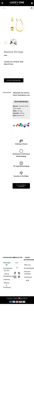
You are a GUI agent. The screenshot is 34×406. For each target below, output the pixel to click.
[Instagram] (15, 277)
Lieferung (6, 279)
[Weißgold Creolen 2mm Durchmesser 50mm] (24, 207)
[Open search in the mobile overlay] (17, 8)
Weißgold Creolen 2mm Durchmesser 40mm (24, 244)
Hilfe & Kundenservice (6, 275)
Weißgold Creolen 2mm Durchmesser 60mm (9, 221)
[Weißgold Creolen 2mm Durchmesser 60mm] (10, 207)
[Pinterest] (19, 277)
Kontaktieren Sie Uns (6, 269)
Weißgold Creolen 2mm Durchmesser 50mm (24, 221)
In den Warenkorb (14, 80)
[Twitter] (19, 273)
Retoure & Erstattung (6, 285)
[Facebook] (15, 273)
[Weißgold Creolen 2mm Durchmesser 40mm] (24, 230)
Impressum (27, 277)
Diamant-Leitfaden (27, 273)
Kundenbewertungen (27, 268)
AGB (27, 280)
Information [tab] (6, 92)
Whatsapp (6, 263)
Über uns (27, 265)
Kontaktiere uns (24, 95)
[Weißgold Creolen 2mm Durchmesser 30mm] (10, 230)
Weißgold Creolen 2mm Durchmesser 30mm (9, 244)
